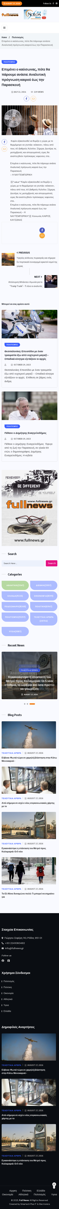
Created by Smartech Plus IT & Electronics (29, 1204)
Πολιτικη (43, 606)
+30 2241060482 (14, 943)
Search (52, 563)
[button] (24, 704)
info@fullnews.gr (14, 948)
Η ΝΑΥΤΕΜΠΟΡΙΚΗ (22, 174)
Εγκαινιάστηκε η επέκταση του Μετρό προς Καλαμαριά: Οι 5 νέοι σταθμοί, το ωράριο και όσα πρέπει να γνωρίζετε (29, 683)
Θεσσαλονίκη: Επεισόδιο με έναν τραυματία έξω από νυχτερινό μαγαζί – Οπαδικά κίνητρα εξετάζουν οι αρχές (26, 355)
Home (4, 37)
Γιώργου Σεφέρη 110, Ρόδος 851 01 (23, 938)
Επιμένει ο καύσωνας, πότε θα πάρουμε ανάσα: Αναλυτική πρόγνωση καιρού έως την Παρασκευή (33, 167)
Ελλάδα (15, 596)
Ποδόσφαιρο (15, 606)
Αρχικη (13, 1190)
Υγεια (15, 631)
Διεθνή (43, 585)
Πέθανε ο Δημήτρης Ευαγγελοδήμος (25, 432)
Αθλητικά (15, 585)
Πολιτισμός (18, 37)
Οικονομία (43, 596)
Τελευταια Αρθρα (44, 619)
